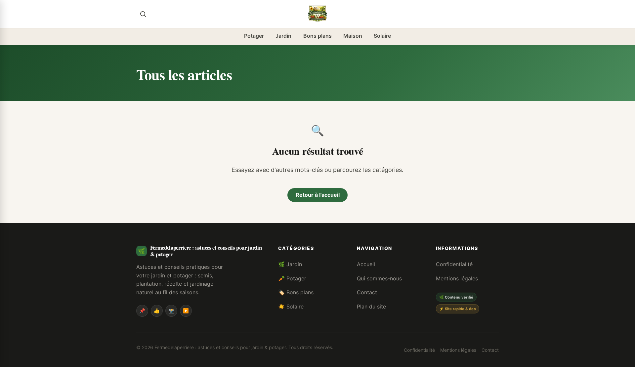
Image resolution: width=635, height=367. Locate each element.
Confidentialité (454, 264)
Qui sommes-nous (379, 278)
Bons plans (317, 35)
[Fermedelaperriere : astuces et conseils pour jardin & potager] (317, 14)
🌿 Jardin (290, 264)
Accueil (366, 264)
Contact (367, 292)
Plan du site (371, 306)
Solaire (382, 35)
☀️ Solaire (291, 306)
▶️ (186, 310)
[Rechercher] (142, 13)
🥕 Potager (292, 278)
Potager (254, 35)
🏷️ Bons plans (296, 292)
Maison (352, 35)
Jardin (283, 35)
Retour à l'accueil (318, 194)
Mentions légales (457, 278)
